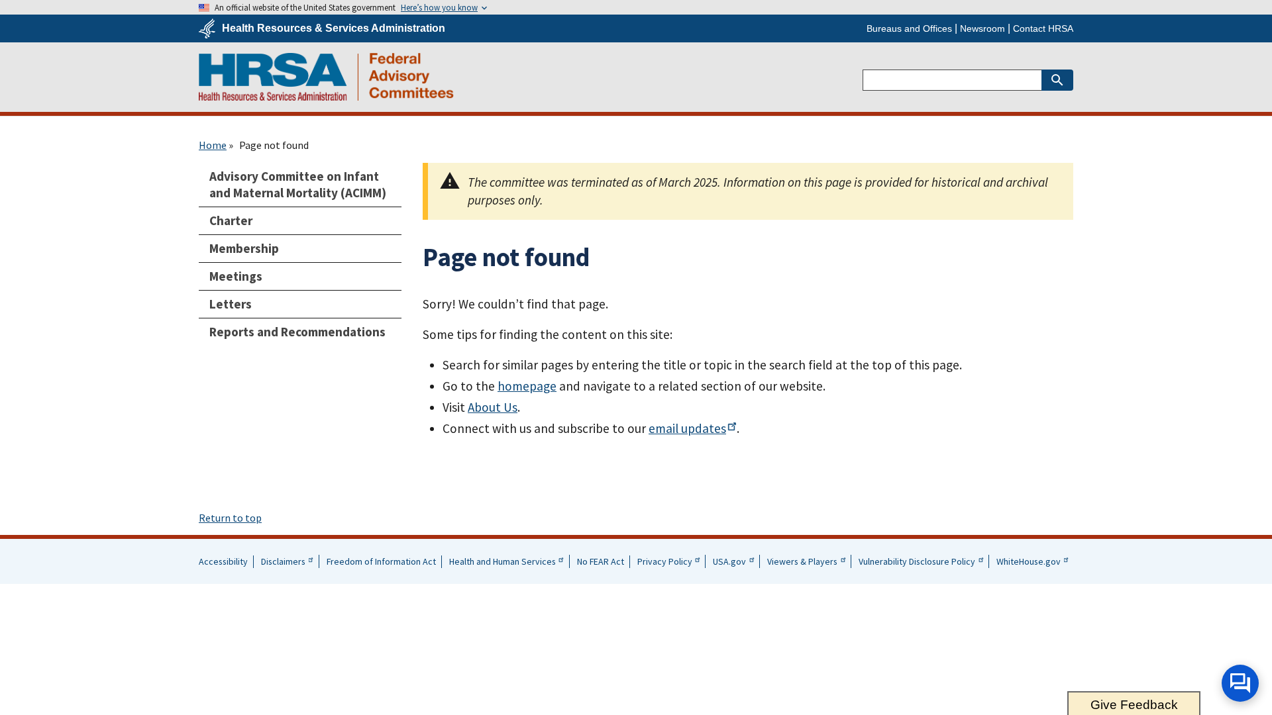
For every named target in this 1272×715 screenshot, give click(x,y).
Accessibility (223, 561)
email (687, 428)
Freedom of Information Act (381, 561)
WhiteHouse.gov (1028, 561)
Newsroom (982, 28)
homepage (527, 386)
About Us (492, 407)
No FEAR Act (600, 561)
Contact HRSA (1043, 28)
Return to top (230, 517)
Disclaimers (283, 561)
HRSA (326, 77)
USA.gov (729, 561)
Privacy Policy (664, 561)
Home (213, 145)
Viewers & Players (802, 561)
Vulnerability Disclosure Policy (917, 561)
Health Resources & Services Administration (333, 28)
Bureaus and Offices (909, 28)
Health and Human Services (502, 561)
